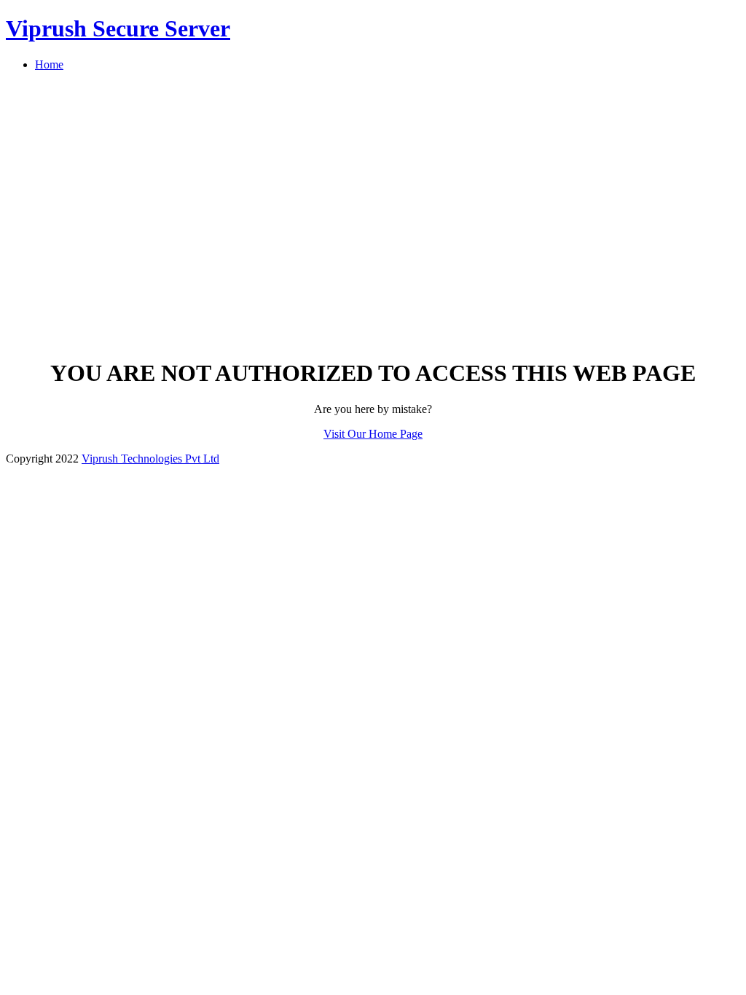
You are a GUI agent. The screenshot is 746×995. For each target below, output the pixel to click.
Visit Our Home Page (373, 434)
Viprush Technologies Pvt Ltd (150, 458)
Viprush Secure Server (118, 28)
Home (49, 64)
